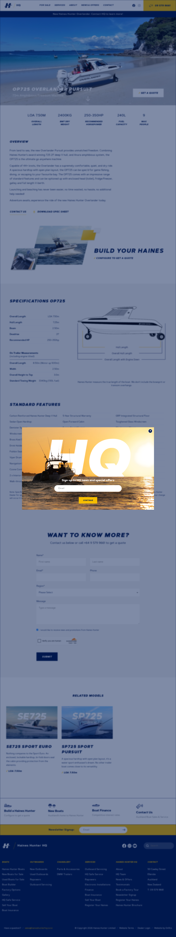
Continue (88, 500)
